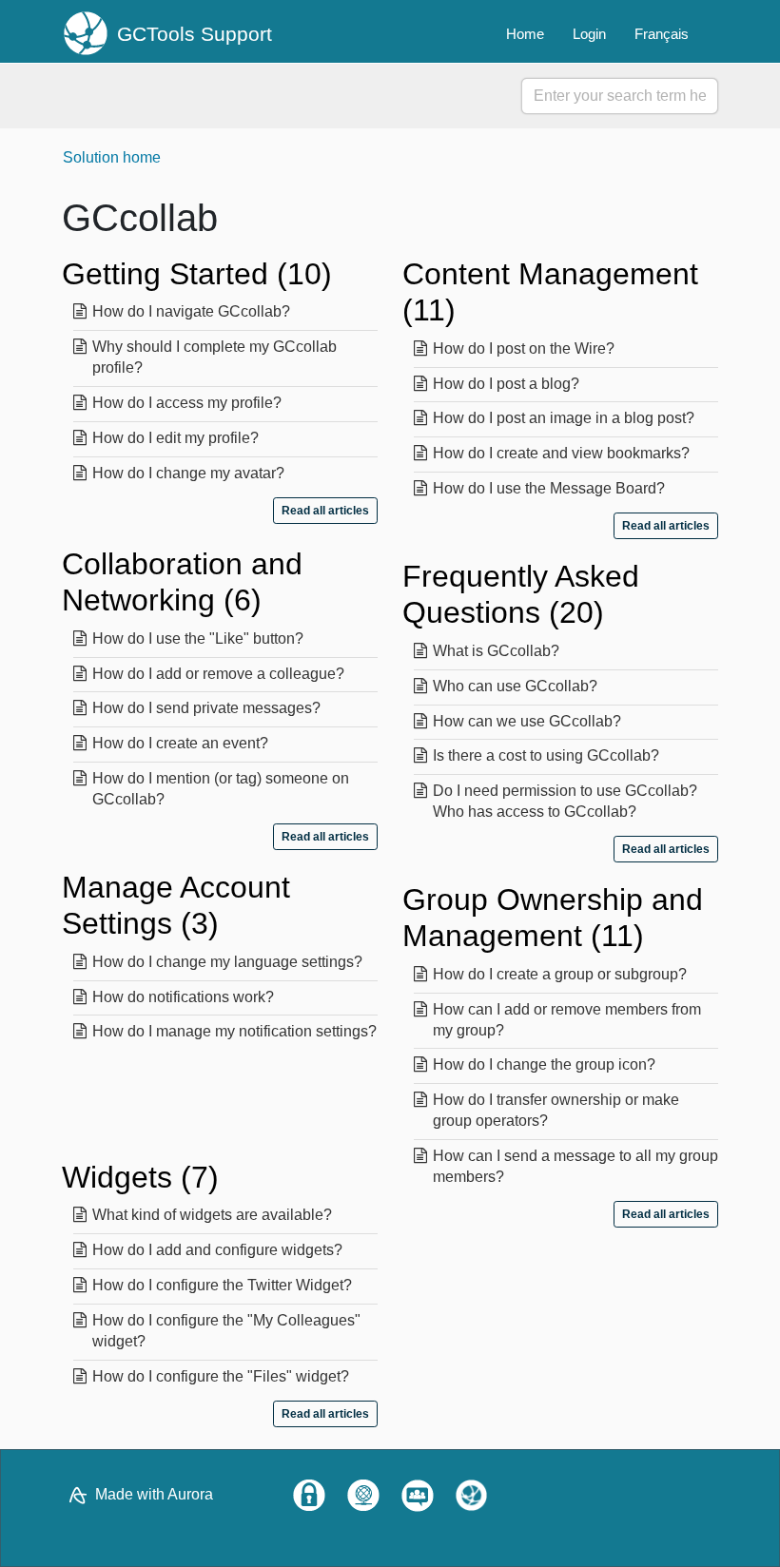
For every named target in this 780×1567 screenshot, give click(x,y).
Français (661, 34)
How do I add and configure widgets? (217, 1250)
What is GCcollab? (496, 651)
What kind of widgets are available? (212, 1215)
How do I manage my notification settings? (234, 1031)
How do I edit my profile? (175, 438)
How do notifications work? (183, 997)
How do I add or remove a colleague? (218, 674)
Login (589, 34)
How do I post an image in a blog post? (563, 418)
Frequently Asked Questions (520, 594)
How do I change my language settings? (227, 962)
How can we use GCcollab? (527, 721)
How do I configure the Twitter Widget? (222, 1285)
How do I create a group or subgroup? (560, 974)
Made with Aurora (154, 1494)
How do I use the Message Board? (549, 488)
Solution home (112, 157)
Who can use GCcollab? (515, 686)
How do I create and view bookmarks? (561, 453)
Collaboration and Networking (182, 582)
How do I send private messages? (206, 708)
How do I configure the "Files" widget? (220, 1376)
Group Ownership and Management (552, 917)
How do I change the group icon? (544, 1064)
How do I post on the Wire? (523, 348)
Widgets (135, 1177)
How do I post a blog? (506, 384)
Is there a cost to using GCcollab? (546, 755)
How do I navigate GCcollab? (191, 311)
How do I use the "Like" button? (197, 638)
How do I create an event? (180, 743)
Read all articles (325, 510)
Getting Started (192, 274)
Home (525, 34)
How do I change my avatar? (188, 473)
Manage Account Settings (176, 905)
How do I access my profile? (187, 403)
